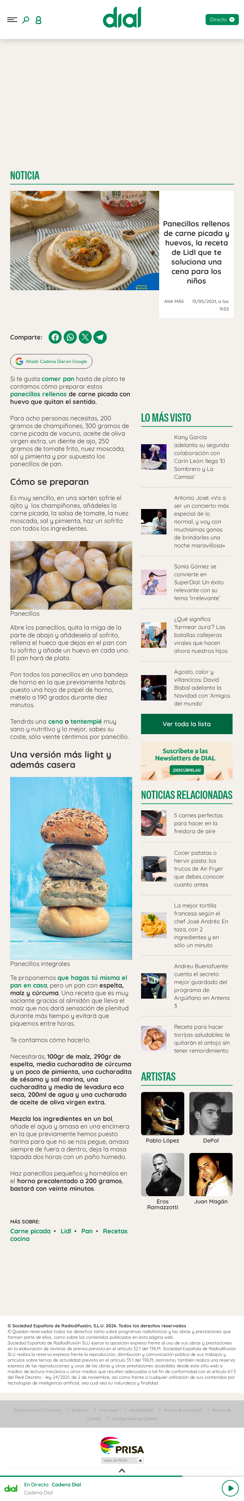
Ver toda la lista (187, 724)
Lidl (66, 1231)
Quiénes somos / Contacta (37, 1410)
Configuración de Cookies (134, 1418)
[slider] (122, 1476)
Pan (87, 1231)
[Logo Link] (122, 17)
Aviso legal (109, 1410)
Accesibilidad (141, 1410)
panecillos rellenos (38, 394)
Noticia (24, 175)
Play (230, 1488)
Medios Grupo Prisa (122, 1460)
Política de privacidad (182, 1410)
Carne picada (30, 1231)
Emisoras (80, 1410)
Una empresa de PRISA (122, 1445)
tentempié (86, 721)
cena (54, 721)
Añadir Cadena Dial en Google (56, 361)
